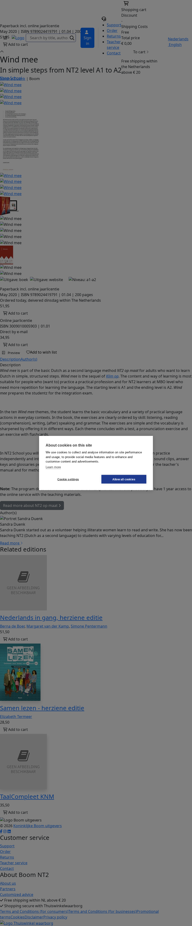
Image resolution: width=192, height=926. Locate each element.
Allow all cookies (123, 479)
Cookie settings (68, 479)
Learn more (53, 467)
